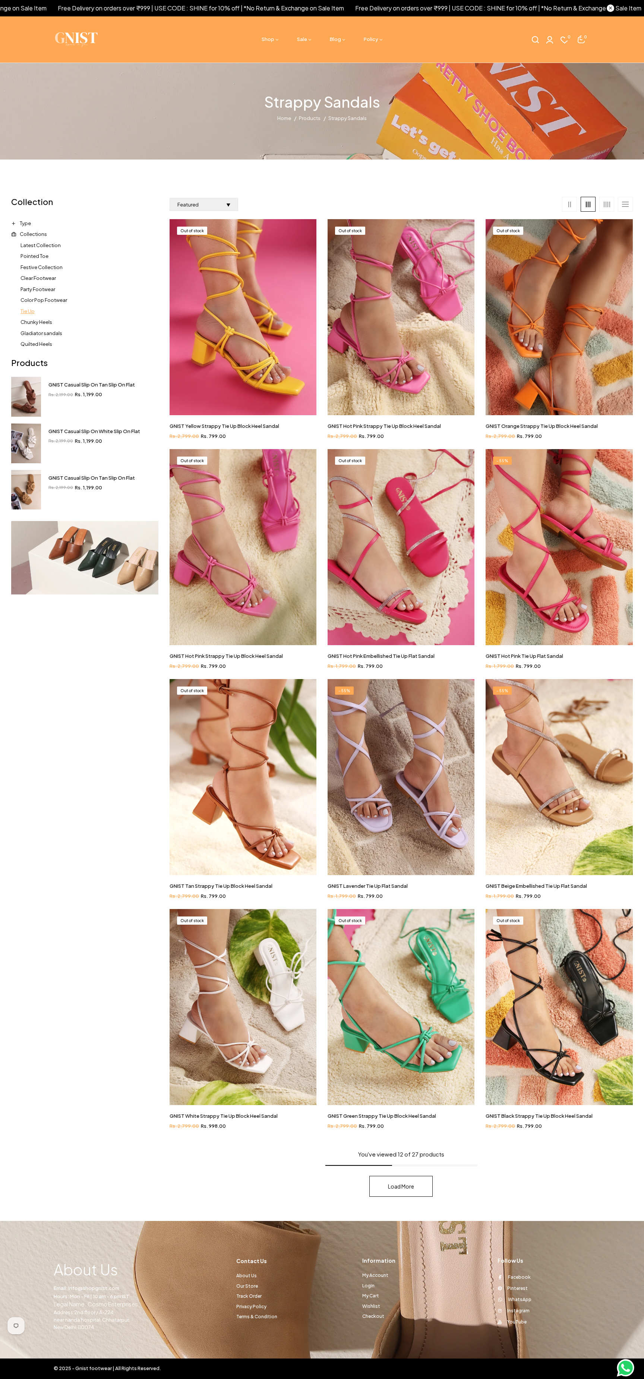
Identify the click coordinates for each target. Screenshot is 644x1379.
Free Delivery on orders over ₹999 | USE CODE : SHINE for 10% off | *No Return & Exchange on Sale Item (431, 8)
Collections (33, 234)
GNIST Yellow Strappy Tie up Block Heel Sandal (224, 426)
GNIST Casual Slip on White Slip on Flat (94, 431)
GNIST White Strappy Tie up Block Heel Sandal (224, 1116)
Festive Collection (41, 267)
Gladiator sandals (41, 333)
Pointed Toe (34, 256)
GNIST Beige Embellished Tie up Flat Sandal (536, 886)
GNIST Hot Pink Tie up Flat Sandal (524, 656)
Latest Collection (40, 245)
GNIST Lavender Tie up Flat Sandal (368, 886)
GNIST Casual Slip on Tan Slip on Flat (91, 385)
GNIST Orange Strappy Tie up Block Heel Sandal (542, 426)
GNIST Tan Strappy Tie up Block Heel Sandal (221, 886)
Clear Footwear (38, 278)
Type (25, 223)
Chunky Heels (36, 322)
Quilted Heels (36, 344)
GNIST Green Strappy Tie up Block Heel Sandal (382, 1116)
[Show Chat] (627, 1368)
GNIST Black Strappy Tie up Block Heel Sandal (539, 1116)
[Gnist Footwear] (84, 557)
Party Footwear (37, 289)
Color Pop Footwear (43, 300)
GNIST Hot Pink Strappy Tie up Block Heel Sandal (384, 426)
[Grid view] (569, 204)
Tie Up (27, 311)
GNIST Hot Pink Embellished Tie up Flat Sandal (381, 656)
